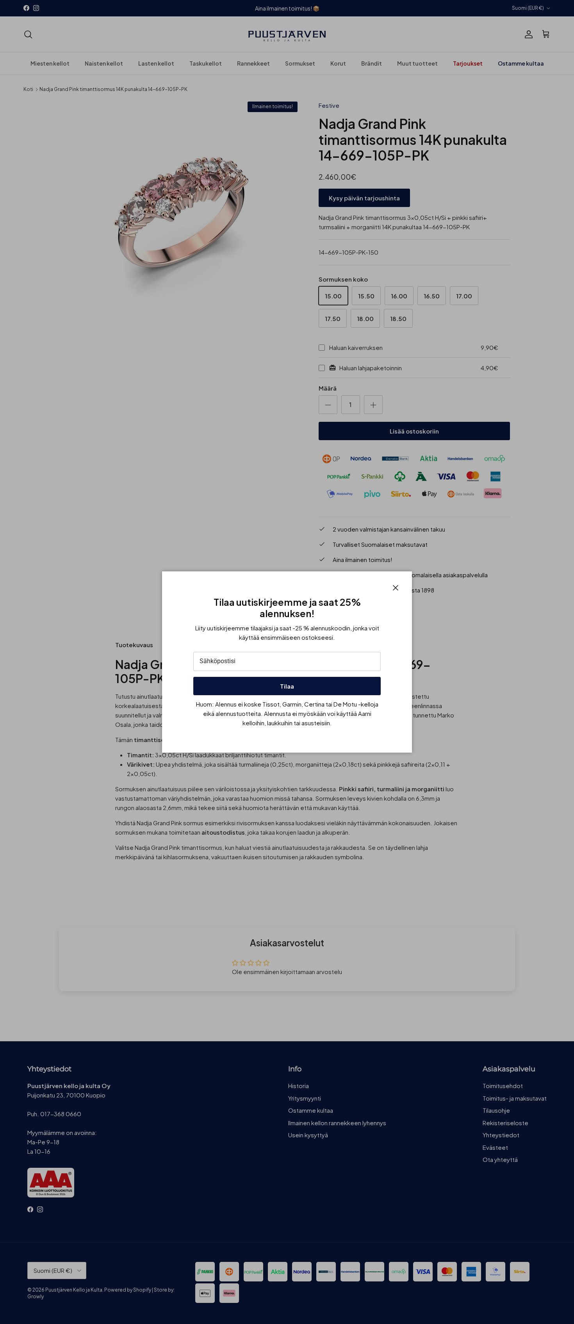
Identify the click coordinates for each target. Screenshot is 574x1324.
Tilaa (287, 686)
